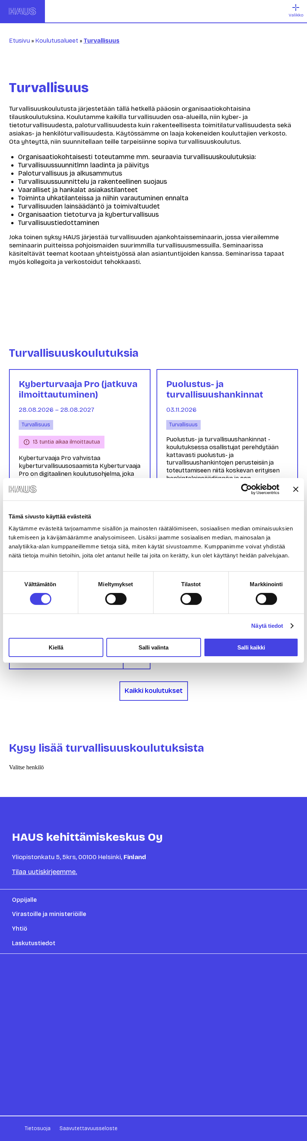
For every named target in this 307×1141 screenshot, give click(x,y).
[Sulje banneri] (295, 489)
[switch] (116, 599)
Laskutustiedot (33, 943)
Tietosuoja (38, 1128)
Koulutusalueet (56, 40)
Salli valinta (153, 647)
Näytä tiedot (267, 626)
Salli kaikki (251, 647)
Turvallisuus (36, 425)
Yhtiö (19, 928)
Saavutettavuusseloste (89, 1128)
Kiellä (56, 647)
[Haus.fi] (22, 11)
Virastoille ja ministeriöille (49, 914)
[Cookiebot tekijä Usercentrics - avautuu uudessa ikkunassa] (246, 489)
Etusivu (19, 40)
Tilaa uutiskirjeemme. (44, 872)
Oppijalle (24, 899)
